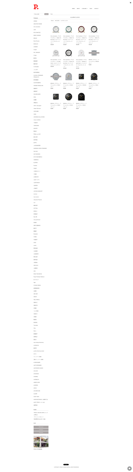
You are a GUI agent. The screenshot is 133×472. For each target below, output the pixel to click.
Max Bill (35, 216)
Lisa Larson (36, 196)
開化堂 (35, 131)
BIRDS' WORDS (37, 35)
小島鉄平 (35, 188)
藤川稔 (35, 58)
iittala (35, 97)
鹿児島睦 (35, 139)
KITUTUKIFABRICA (38, 156)
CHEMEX (36, 46)
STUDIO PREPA (37, 285)
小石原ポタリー (37, 171)
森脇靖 (35, 231)
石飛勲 (35, 99)
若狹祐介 (35, 336)
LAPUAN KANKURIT (38, 191)
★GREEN (36, 385)
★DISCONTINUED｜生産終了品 (41, 399)
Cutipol (35, 49)
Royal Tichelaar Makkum (39, 276)
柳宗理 (35, 348)
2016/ (35, 242)
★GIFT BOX (36, 396)
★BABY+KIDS (37, 382)
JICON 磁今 (36, 111)
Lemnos (35, 194)
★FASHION (36, 373)
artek (35, 29)
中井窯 (35, 236)
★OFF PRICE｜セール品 (39, 402)
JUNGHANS (36, 125)
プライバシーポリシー (39, 416)
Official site (41, 426)
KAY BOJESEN (37, 154)
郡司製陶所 (36, 79)
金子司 (35, 142)
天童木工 (35, 313)
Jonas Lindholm (37, 119)
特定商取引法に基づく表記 (39, 419)
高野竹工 (35, 302)
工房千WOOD (37, 182)
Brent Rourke (36, 41)
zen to (35, 353)
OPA (35, 271)
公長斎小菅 (36, 176)
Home (52, 20)
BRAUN (35, 38)
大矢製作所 (36, 253)
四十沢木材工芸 (37, 32)
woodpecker (36, 345)
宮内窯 (35, 222)
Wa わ (35, 331)
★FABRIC (36, 376)
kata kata (36, 151)
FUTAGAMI (36, 66)
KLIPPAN (36, 162)
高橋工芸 (35, 305)
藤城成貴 (35, 61)
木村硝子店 (36, 159)
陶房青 (35, 319)
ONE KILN (36, 265)
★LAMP (35, 393)
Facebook (41, 432)
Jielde (35, 114)
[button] (85, 8)
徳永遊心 (35, 322)
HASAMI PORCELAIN (38, 85)
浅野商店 (35, 405)
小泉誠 (35, 174)
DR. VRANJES (37, 52)
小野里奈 (35, 262)
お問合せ (36, 414)
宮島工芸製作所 (37, 225)
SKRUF (35, 296)
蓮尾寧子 (35, 88)
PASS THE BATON (38, 273)
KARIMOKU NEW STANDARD (40, 148)
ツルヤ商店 (36, 311)
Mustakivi (36, 234)
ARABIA (35, 21)
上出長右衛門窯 (37, 145)
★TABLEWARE (37, 362)
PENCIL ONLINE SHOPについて (41, 412)
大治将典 (35, 251)
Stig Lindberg (36, 299)
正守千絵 (35, 208)
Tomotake (36, 325)
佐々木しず (36, 279)
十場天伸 (35, 122)
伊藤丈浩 (35, 102)
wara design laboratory (39, 342)
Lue (34, 202)
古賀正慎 (35, 185)
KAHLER (35, 128)
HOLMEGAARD (37, 94)
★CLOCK (57, 20)
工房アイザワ (36, 179)
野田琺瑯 (35, 248)
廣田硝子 (35, 91)
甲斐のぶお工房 (37, 134)
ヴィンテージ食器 (37, 356)
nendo (35, 245)
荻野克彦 (35, 259)
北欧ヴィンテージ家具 (38, 359)
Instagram (41, 429)
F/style (35, 55)
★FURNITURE (37, 390)
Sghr (35, 282)
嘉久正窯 (35, 137)
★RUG (35, 388)
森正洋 (35, 228)
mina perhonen (37, 219)
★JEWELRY (36, 379)
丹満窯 (35, 308)
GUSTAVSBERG (37, 82)
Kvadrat (35, 165)
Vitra (35, 328)
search (46, 14)
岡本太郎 (35, 256)
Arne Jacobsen (37, 26)
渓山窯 (35, 168)
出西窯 (35, 291)
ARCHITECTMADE (38, 23)
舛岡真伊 (35, 214)
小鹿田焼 (35, 268)
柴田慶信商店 (36, 288)
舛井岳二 (35, 211)
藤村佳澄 (35, 63)
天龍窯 (35, 316)
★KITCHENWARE (37, 365)
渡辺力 (35, 339)
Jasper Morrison (37, 108)
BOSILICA (36, 43)
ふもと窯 (35, 69)
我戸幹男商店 (36, 72)
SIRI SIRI (36, 293)
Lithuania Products (38, 199)
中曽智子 (35, 239)
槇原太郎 (35, 205)
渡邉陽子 (35, 333)
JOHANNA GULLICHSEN (39, 116)
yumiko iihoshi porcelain (39, 351)
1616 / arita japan (37, 105)
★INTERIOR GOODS (38, 368)
